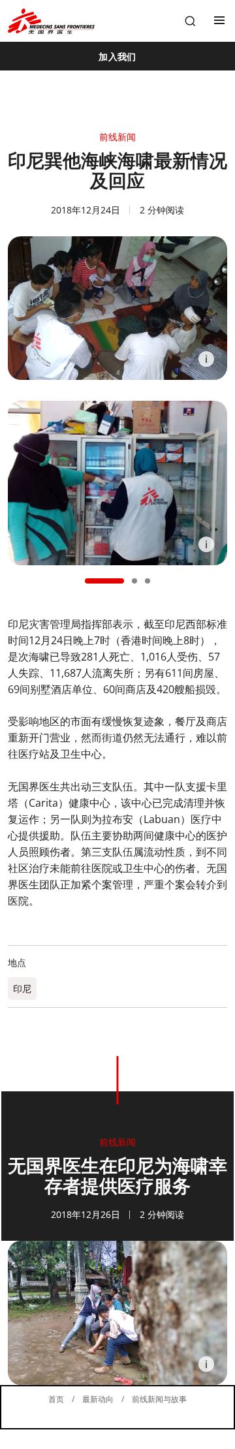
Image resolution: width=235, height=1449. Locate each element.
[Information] (206, 359)
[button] (104, 581)
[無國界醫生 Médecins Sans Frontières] (51, 21)
